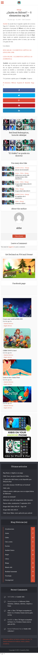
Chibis (22, 173)
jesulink (28, 83)
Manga (19, 10)
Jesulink (5, 24)
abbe (19, 19)
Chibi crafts (6, 488)
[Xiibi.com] (19, 2)
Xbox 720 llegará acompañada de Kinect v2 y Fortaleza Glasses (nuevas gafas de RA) (20, 613)
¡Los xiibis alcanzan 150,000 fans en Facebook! (16, 485)
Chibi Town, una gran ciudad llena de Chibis (16, 476)
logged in (11, 247)
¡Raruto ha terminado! (22, 170)
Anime (17, 173)
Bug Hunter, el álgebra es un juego (13, 473)
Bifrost (14, 83)
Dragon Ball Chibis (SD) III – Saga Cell (23, 185)
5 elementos (7, 83)
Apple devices (8, 326)
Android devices (8, 323)
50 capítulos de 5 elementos (20, 197)
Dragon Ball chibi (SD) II (22, 191)
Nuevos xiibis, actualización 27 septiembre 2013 (17, 503)
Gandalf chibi (20, 597)
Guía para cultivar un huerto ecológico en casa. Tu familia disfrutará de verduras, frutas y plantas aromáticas (17, 641)
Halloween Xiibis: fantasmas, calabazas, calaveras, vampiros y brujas (20, 604)
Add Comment (26, 19)
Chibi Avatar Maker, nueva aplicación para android (17, 513)
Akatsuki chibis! (20, 203)
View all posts (19, 236)
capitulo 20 (21, 83)
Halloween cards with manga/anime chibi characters (22, 177)
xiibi (9, 610)
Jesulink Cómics (19, 168)
